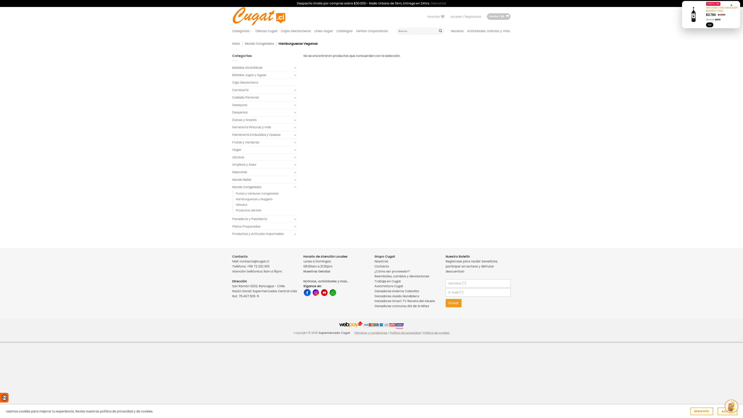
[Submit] (440, 31)
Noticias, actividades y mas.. (325, 281)
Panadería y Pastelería (249, 219)
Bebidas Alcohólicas (247, 67)
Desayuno (239, 105)
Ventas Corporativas (372, 31)
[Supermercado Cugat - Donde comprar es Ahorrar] (263, 16)
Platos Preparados (246, 226)
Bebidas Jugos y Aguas (249, 75)
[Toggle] (295, 67)
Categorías (240, 31)
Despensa (239, 112)
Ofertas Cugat (266, 31)
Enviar (454, 303)
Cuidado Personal (245, 97)
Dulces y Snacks (244, 120)
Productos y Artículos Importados (258, 234)
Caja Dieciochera (245, 82)
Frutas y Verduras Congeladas (257, 193)
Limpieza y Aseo (244, 164)
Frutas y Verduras (245, 142)
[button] (465, 16)
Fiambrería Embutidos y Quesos (256, 135)
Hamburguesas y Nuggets (254, 199)
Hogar (236, 149)
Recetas (457, 31)
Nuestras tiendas (316, 271)
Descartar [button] (438, 3)
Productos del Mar (248, 210)
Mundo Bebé (241, 179)
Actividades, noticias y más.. (489, 31)
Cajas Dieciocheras (296, 31)
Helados (241, 205)
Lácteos (238, 157)
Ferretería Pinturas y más (251, 127)
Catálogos (344, 31)
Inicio (236, 43)
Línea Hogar (323, 31)
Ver (710, 24)
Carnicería (240, 90)
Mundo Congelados (259, 43)
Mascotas (239, 172)
